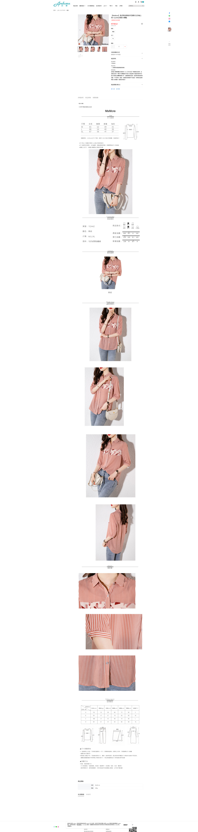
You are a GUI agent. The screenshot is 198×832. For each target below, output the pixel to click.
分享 (114, 89)
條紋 (113, 31)
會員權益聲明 (108, 831)
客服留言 (108, 829)
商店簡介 (86, 829)
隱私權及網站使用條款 (88, 831)
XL (113, 38)
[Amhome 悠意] (62, 4)
